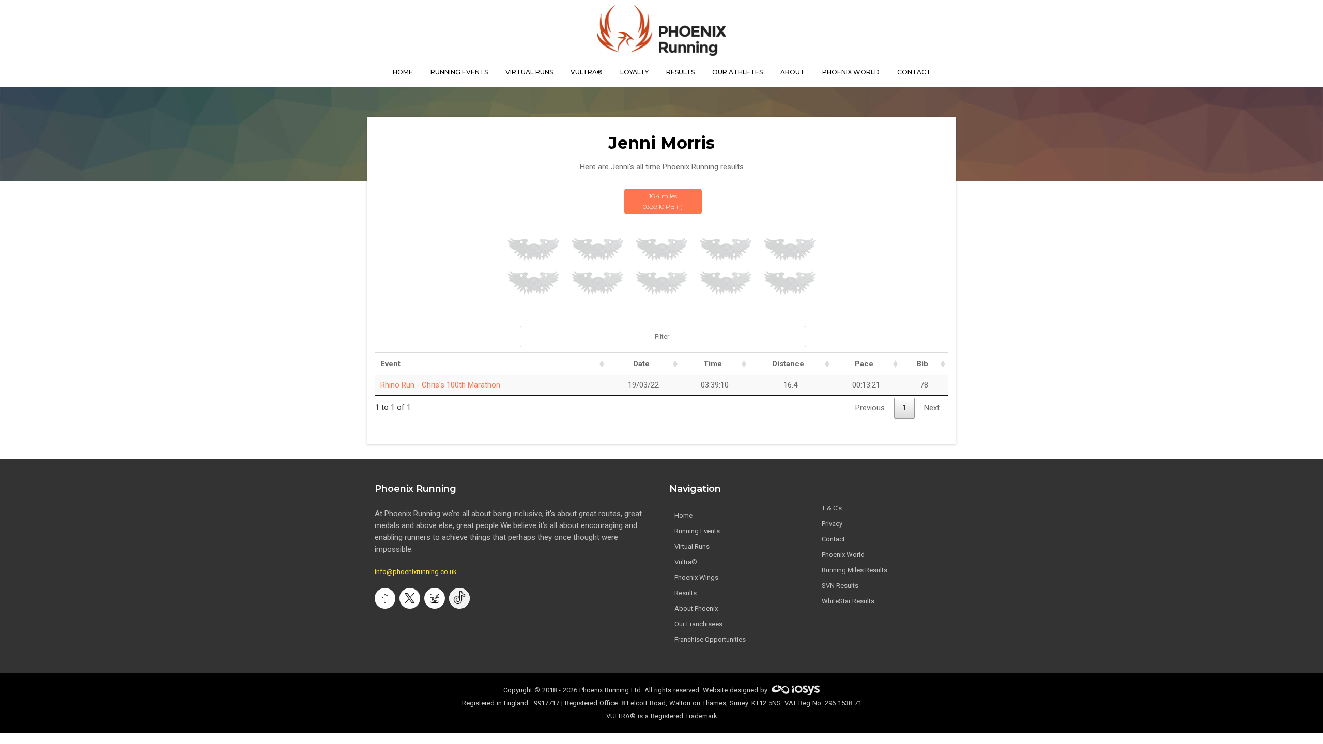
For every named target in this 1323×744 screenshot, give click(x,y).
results (680, 72)
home (403, 72)
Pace (864, 363)
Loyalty (634, 72)
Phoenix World (851, 72)
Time (712, 363)
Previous (870, 407)
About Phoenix (696, 608)
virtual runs (529, 72)
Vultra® (587, 72)
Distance (788, 363)
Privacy (832, 524)
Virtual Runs (692, 546)
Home (683, 515)
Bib (922, 363)
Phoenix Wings (696, 577)
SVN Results (840, 586)
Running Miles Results (854, 570)
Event (390, 363)
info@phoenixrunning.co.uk (416, 572)
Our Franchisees (698, 624)
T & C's (832, 508)
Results (685, 593)
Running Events (459, 72)
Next (932, 407)
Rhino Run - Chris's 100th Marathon (440, 385)
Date (641, 363)
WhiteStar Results (848, 601)
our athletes (737, 72)
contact (914, 72)
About (792, 72)
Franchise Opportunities (710, 639)
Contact (833, 539)
